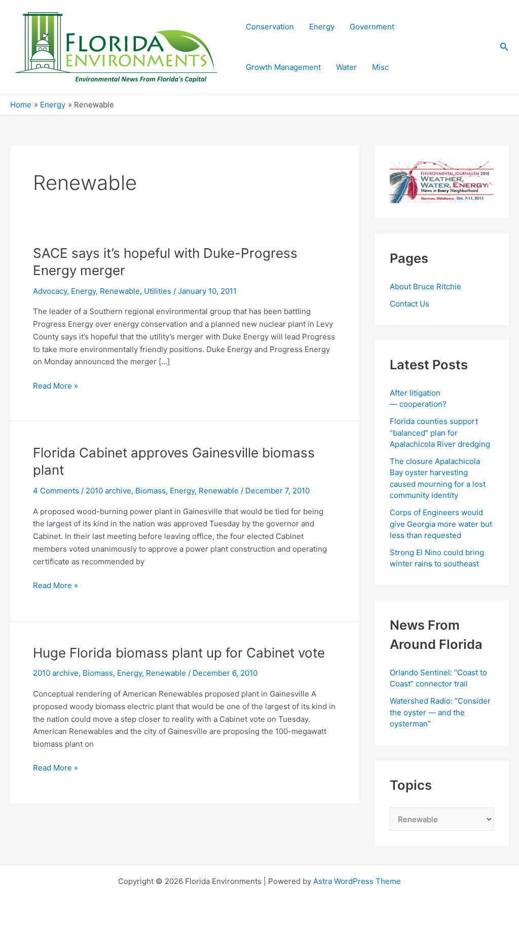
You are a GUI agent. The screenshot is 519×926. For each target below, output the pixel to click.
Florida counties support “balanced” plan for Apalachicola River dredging (440, 432)
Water (346, 67)
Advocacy (50, 291)
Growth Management (283, 67)
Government (372, 26)
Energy (322, 26)
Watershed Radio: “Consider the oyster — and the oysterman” (440, 712)
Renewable (120, 291)
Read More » (55, 386)
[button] (504, 47)
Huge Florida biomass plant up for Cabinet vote (179, 653)
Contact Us (409, 303)
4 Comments (56, 490)
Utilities (157, 291)
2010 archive (108, 490)
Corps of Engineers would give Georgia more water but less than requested (441, 524)
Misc (380, 67)
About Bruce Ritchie (425, 286)
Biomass (150, 490)
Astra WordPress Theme (357, 881)
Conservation (270, 26)
